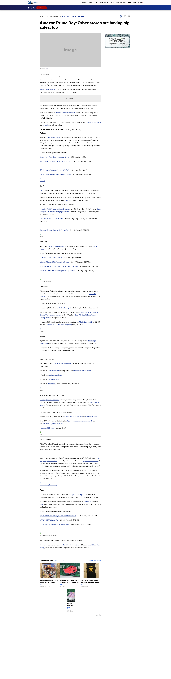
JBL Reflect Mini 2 (85, 322)
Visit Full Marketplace (95, 560)
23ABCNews (32, 8)
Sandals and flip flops (47, 428)
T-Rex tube (79, 416)
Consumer (53, 16)
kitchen (88, 122)
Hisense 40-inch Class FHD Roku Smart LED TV (57, 161)
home (94, 122)
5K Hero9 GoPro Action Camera (51, 257)
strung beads (52, 383)
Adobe (46, 68)
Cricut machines (53, 379)
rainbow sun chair (91, 416)
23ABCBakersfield (29, 8)
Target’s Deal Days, (76, 494)
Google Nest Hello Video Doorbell (52, 218)
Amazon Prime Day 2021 (48, 89)
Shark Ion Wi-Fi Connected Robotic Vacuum (55, 209)
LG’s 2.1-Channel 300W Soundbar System (54, 262)
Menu (84, 2)
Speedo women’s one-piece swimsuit (79, 421)
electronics (87, 501)
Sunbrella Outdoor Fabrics (82, 370)
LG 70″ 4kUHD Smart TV (49, 520)
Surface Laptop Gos (65, 308)
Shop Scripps (125, 3)
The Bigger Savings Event (57, 246)
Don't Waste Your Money (71, 545)
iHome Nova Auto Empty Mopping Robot (54, 157)
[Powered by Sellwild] (98, 615)
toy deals (46, 125)
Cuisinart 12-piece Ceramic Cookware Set (54, 230)
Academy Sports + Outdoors (49, 400)
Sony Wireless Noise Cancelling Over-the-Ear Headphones (59, 266)
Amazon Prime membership (65, 112)
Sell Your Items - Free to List (61, 561)
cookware (68, 200)
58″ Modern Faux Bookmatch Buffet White (54, 524)
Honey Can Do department (61, 363)
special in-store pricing (91, 461)
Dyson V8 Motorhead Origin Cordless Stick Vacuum (58, 516)
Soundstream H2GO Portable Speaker (58, 324)
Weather (108, 3)
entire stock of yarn (55, 375)
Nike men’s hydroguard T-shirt (53, 423)
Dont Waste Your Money (73, 16)
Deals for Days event (54, 137)
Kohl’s (42, 190)
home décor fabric (54, 370)
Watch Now (137, 3)
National (99, 3)
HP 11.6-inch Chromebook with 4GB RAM (55, 170)
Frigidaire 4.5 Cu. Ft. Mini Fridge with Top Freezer (57, 270)
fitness (98, 122)
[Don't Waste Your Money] (118, 41)
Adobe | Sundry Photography (48, 485)
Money (43, 16)
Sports (116, 3)
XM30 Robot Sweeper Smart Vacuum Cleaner (55, 174)
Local (91, 3)
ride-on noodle (69, 416)
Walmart (42, 181)
